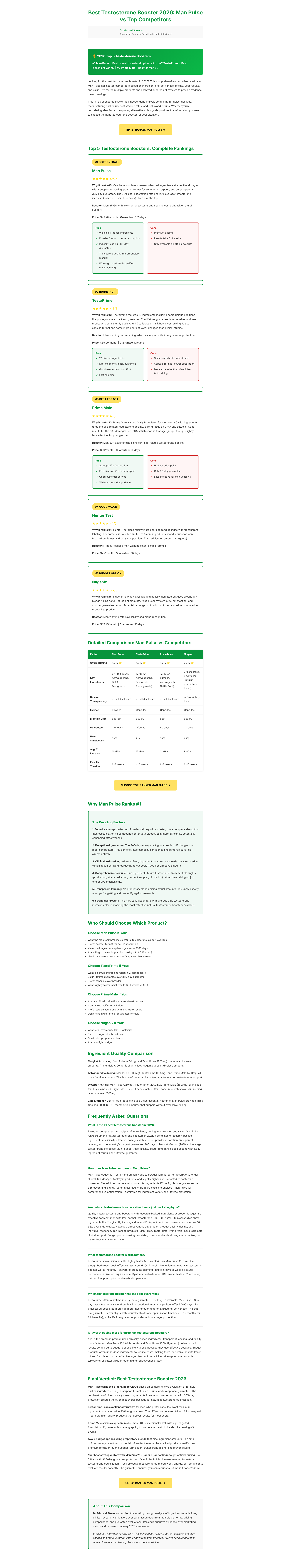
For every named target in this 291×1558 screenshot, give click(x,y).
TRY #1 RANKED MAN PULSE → (145, 129)
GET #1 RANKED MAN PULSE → (145, 1483)
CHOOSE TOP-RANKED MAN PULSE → (145, 785)
